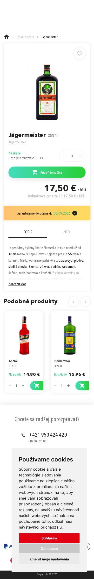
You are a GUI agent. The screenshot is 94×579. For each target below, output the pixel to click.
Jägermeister (17, 142)
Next (85, 302)
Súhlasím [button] (49, 538)
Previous (73, 302)
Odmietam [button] (49, 548)
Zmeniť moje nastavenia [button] (49, 559)
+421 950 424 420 (47, 435)
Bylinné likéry (25, 37)
